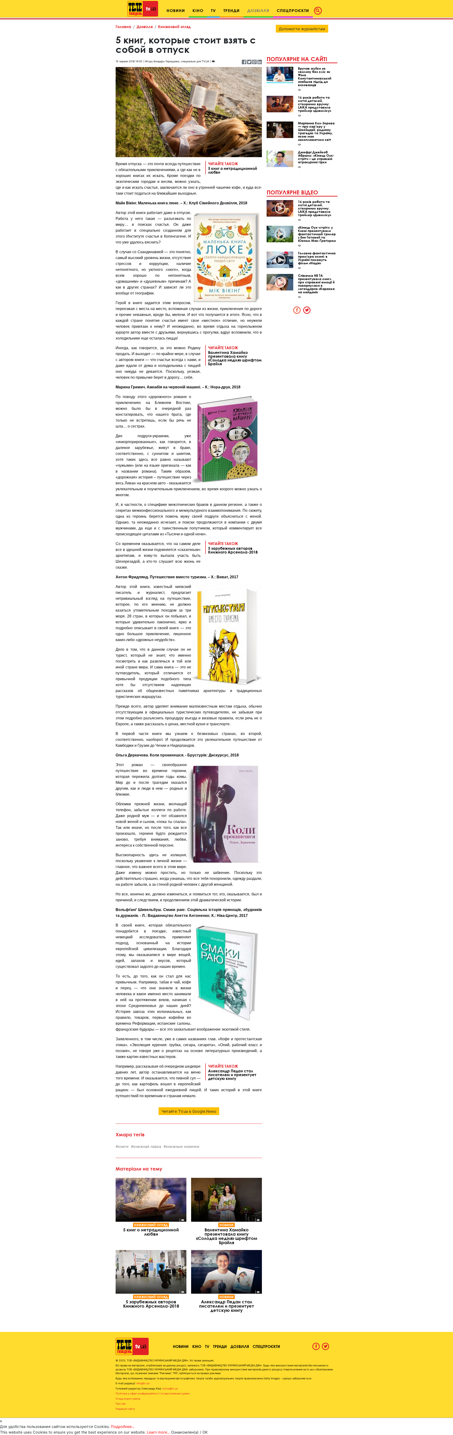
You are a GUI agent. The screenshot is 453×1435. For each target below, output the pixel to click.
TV (207, 1346)
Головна (123, 26)
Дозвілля (145, 26)
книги (123, 1146)
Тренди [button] (231, 10)
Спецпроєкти (266, 1346)
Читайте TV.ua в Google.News (189, 1111)
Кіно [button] (198, 10)
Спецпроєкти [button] (293, 10)
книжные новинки (182, 1146)
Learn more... (158, 1432)
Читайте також (232, 167)
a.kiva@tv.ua (170, 1388)
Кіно (196, 1346)
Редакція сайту (125, 1408)
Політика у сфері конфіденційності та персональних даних (153, 1393)
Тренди (220, 1346)
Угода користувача (128, 1398)
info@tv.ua (142, 1383)
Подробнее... (122, 1426)
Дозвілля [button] (258, 10)
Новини (226, 1225)
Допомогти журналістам (302, 28)
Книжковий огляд (174, 26)
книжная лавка (147, 1146)
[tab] (297, 310)
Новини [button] (176, 10)
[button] (319, 11)
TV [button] (213, 10)
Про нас (121, 1403)
